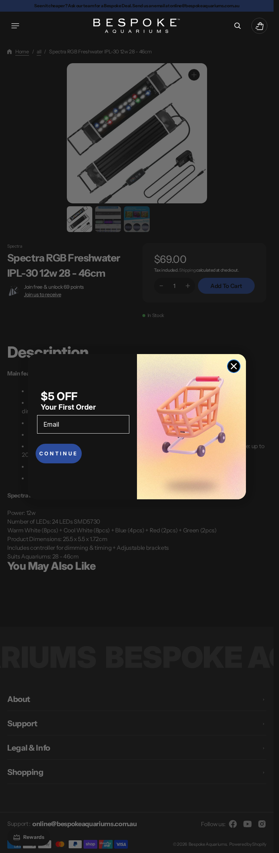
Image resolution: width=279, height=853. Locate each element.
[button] (15, 26)
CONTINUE (58, 453)
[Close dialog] (233, 366)
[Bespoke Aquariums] (137, 26)
